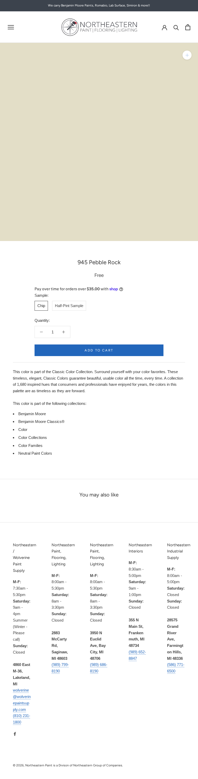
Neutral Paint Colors (35, 453)
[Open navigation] (11, 27)
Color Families (30, 445)
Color (22, 429)
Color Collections (32, 437)
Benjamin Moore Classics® (41, 421)
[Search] (176, 27)
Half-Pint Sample (69, 305)
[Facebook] (15, 734)
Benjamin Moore (32, 414)
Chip (41, 305)
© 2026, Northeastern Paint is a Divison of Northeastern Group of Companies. (68, 765)
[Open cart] (187, 27)
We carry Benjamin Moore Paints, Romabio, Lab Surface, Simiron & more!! (99, 5)
